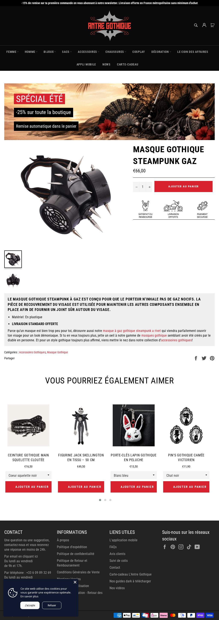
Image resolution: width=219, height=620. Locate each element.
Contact (115, 567)
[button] (100, 500)
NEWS (106, 64)
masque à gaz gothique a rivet (132, 331)
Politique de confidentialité (75, 554)
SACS (66, 51)
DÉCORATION (160, 51)
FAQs (113, 547)
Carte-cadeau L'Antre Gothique (131, 574)
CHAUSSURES (114, 51)
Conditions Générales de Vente (78, 572)
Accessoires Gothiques (32, 352)
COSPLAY (138, 51)
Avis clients (117, 554)
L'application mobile (124, 540)
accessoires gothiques (176, 340)
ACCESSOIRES (87, 51)
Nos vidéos (117, 588)
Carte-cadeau (127, 64)
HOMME (30, 51)
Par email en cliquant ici (21, 556)
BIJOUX (49, 51)
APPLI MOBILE (86, 64)
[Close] (75, 582)
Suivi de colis (119, 561)
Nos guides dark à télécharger (130, 581)
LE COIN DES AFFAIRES (192, 51)
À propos (63, 540)
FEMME (11, 51)
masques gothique (154, 335)
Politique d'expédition (72, 547)
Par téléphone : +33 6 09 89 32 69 (27, 573)
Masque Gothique (57, 352)
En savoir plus (29, 596)
